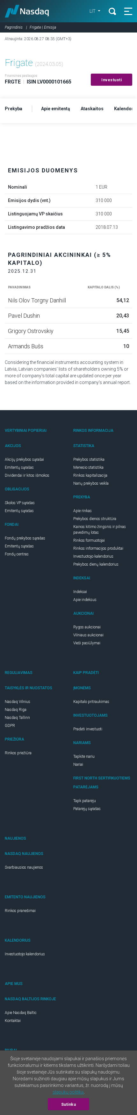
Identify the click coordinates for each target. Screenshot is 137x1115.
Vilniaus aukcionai (88, 635)
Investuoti (111, 80)
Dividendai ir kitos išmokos (27, 475)
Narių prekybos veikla (91, 483)
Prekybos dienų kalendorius (96, 564)
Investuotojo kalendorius (93, 556)
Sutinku (68, 1104)
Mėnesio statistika (88, 467)
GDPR (10, 725)
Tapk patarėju (84, 801)
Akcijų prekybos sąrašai (24, 459)
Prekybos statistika (89, 459)
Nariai (78, 764)
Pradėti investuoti (87, 729)
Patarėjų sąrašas (87, 809)
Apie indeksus (85, 599)
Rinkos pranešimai (20, 911)
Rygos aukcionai (87, 627)
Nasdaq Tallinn (17, 717)
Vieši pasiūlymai (86, 643)
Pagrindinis (14, 27)
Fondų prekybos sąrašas (25, 538)
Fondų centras (17, 554)
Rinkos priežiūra (18, 753)
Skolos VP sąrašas (20, 503)
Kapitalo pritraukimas (91, 701)
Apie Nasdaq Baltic (21, 1012)
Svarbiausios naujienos (24, 867)
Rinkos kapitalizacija (90, 475)
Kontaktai (13, 1020)
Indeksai (80, 592)
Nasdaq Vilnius (17, 701)
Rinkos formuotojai (89, 540)
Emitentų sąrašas (19, 467)
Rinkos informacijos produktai (98, 548)
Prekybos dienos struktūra (94, 519)
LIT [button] (93, 11)
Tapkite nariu (84, 756)
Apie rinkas (82, 511)
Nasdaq (27, 11)
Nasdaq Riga (15, 709)
